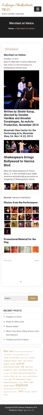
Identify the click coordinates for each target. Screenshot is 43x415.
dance (20, 361)
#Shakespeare (9, 68)
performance (32, 376)
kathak (36, 370)
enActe (20, 363)
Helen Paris (29, 367)
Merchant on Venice (15, 55)
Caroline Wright (8, 354)
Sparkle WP (30, 410)
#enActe (7, 62)
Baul (6, 351)
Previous (7, 260)
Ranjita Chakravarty (10, 382)
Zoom (6, 395)
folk (22, 367)
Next (37, 260)
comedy (32, 358)
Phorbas (6, 379)
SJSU (31, 382)
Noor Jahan (19, 376)
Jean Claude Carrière (25, 370)
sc (21, 282)
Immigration (8, 370)
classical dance (24, 358)
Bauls (11, 351)
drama (13, 364)
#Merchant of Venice (19, 62)
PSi (14, 379)
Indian (15, 370)
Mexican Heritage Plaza (27, 373)
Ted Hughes (27, 392)
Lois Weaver (14, 373)
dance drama (28, 361)
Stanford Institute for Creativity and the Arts (15, 388)
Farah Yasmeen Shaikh (12, 367)
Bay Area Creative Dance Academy (24, 351)
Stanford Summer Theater (10, 392)
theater (34, 392)
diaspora (7, 364)
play (10, 379)
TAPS (20, 391)
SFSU (26, 382)
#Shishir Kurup (21, 68)
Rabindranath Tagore (23, 379)
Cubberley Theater (10, 361)
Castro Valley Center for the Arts (21, 354)
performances (11, 49)
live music (6, 373)
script (20, 382)
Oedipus (25, 376)
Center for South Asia (11, 358)
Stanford (21, 385)
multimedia (6, 376)
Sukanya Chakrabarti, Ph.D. (17, 7)
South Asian (9, 385)
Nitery (12, 376)
